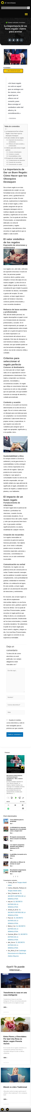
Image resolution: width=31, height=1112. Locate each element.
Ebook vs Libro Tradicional (15, 1087)
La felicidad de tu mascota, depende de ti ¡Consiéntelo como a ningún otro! (18, 829)
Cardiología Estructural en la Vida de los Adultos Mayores (17, 953)
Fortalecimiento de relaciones (17, 160)
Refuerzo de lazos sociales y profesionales (16, 144)
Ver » (11, 823)
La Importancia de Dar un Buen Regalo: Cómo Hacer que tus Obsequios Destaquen (14, 133)
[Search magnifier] (28, 8)
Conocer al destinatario (15, 152)
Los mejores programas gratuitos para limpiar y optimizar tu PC (17, 846)
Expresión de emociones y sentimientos (16, 141)
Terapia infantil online (14, 891)
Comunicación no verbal (15, 164)
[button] (26, 14)
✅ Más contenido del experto (13, 70)
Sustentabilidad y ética (15, 156)
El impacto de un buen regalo (14, 158)
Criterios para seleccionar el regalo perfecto (15, 149)
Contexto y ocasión (14, 154)
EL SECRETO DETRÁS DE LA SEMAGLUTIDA (16, 896)
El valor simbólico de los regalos (15, 138)
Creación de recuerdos (15, 162)
